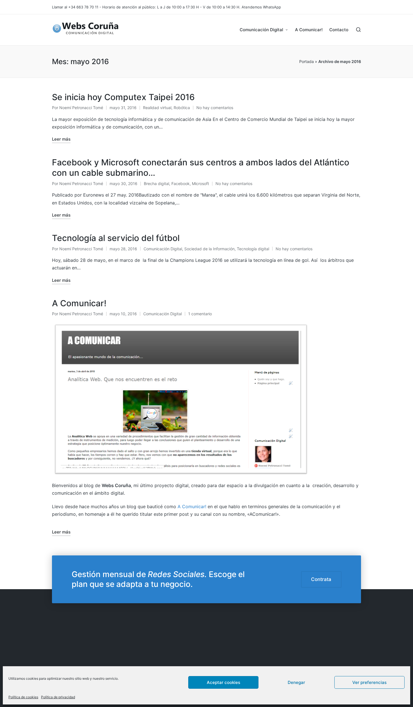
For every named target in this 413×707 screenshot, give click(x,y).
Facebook (180, 183)
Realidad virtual (157, 107)
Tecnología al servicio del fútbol (116, 238)
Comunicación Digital (163, 248)
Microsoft (200, 183)
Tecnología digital (253, 248)
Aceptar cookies (223, 682)
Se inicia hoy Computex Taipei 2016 (123, 97)
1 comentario (200, 313)
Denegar (296, 682)
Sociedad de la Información (209, 248)
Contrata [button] (321, 579)
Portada (306, 61)
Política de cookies (23, 697)
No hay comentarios (214, 107)
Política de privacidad (58, 697)
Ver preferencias (369, 682)
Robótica (182, 107)
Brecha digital (156, 183)
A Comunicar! (79, 303)
